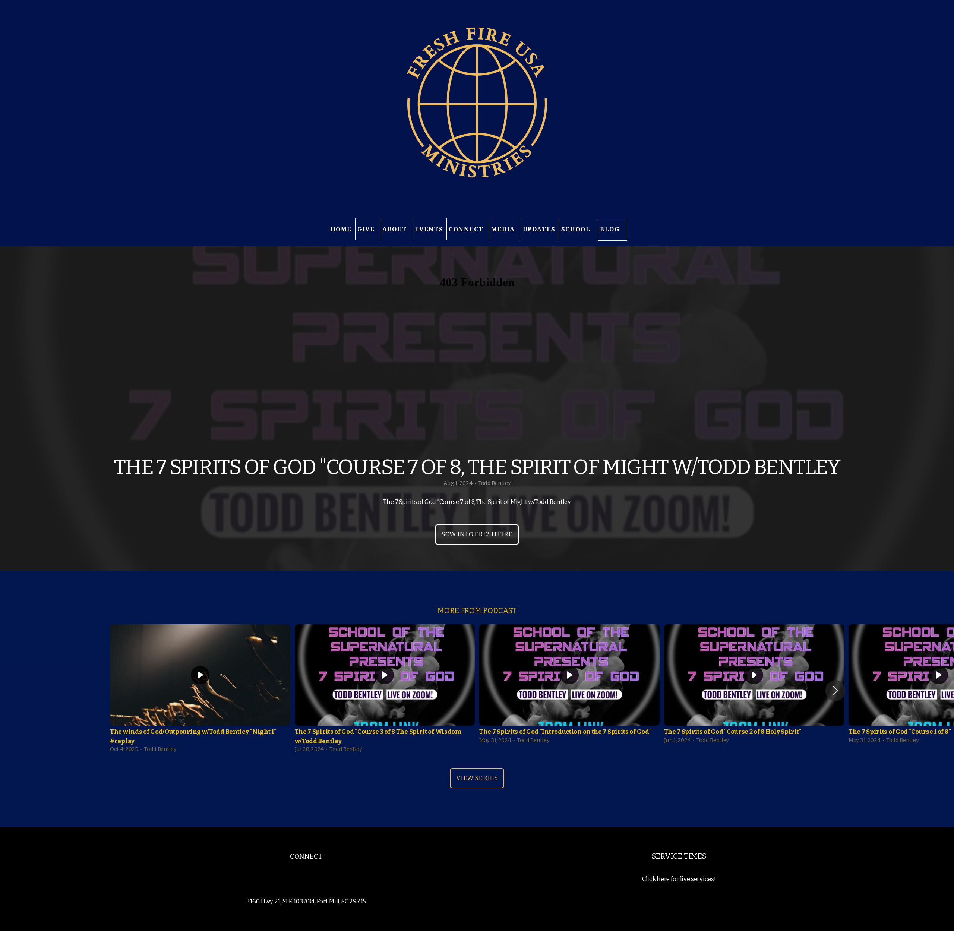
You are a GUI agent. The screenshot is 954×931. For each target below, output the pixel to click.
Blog (609, 229)
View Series (477, 778)
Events (429, 229)
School (577, 229)
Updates (539, 229)
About (395, 229)
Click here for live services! (679, 879)
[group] (200, 690)
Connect (467, 229)
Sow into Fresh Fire (476, 534)
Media (504, 229)
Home (341, 229)
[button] (835, 690)
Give (367, 229)
